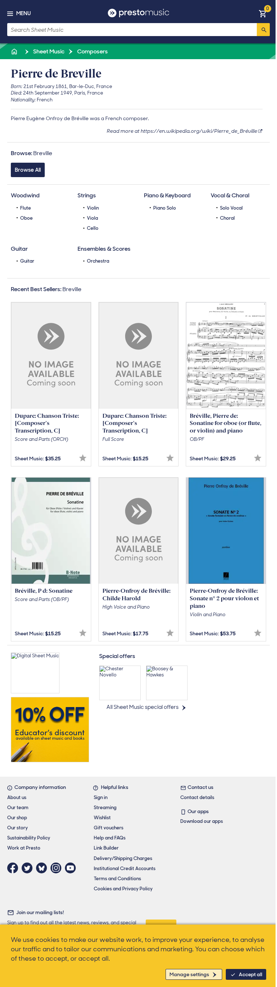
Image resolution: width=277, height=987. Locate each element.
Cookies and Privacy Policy (123, 889)
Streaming (105, 807)
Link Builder (106, 848)
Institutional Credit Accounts (124, 868)
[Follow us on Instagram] (57, 868)
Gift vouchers (108, 828)
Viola (92, 218)
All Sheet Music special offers (142, 707)
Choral (227, 218)
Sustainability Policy (28, 838)
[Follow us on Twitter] (29, 868)
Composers (92, 51)
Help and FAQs (110, 838)
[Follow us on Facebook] (14, 868)
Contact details (197, 797)
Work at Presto (23, 848)
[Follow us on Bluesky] (43, 868)
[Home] (15, 51)
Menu (23, 13)
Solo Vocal (231, 208)
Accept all (250, 974)
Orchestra (98, 261)
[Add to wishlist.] (82, 457)
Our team (17, 807)
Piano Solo (164, 208)
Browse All (28, 170)
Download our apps (201, 821)
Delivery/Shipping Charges (123, 858)
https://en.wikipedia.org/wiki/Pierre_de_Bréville (199, 131)
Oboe (26, 218)
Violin (93, 208)
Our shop (17, 818)
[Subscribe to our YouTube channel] (72, 868)
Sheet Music (48, 51)
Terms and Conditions (117, 879)
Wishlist (102, 818)
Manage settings (189, 974)
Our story (17, 828)
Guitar (27, 261)
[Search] (263, 29)
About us (16, 797)
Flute (25, 208)
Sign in (100, 797)
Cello (92, 228)
